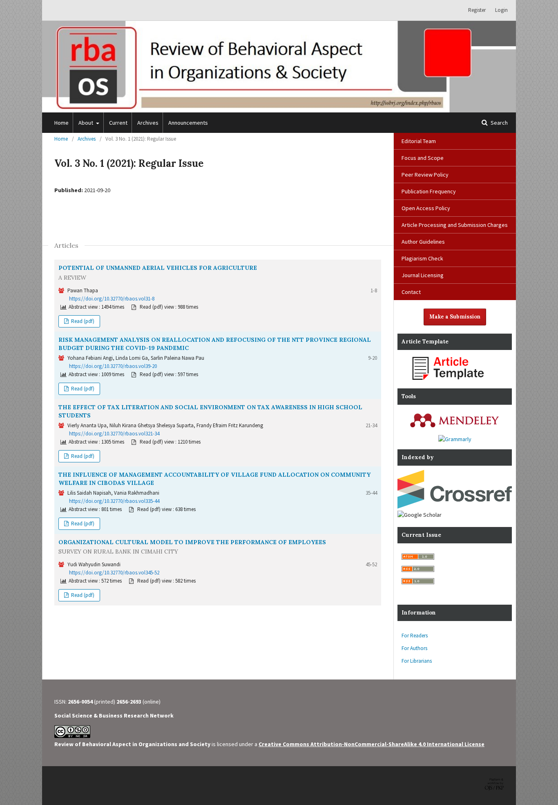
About (86, 122)
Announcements (188, 122)
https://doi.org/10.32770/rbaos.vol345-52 (114, 572)
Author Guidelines (423, 241)
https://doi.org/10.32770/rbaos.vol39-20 (113, 366)
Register (477, 10)
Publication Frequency (429, 191)
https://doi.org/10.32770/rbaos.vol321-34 (114, 433)
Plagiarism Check (422, 258)
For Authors (414, 648)
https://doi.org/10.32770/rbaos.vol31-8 (111, 298)
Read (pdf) (82, 321)
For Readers (415, 635)
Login (501, 10)
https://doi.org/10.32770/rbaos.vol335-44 (114, 501)
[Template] (454, 380)
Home (61, 122)
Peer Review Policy (425, 174)
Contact (411, 292)
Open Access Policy (426, 208)
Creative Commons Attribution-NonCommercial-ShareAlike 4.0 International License (371, 744)
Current (118, 122)
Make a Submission (454, 316)
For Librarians (417, 660)
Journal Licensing (423, 275)
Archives (147, 122)
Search (498, 122)
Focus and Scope (423, 157)
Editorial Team (419, 141)
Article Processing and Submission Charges (455, 225)
